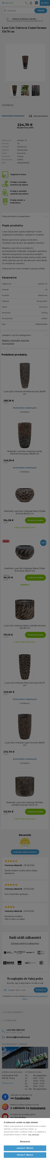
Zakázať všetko (25, 1148)
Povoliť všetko (25, 1155)
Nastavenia (25, 1141)
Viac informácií (33, 1135)
